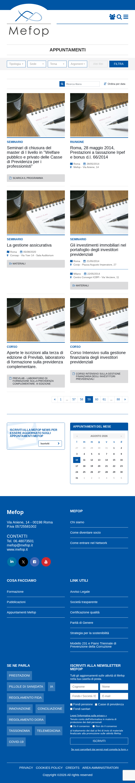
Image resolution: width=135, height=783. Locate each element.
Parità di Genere (81, 622)
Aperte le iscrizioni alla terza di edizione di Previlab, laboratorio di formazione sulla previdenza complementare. (36, 359)
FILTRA (119, 63)
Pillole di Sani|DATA (26, 686)
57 (74, 399)
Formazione (15, 591)
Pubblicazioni (16, 602)
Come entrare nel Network (88, 543)
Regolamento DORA (26, 719)
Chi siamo (77, 522)
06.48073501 (23, 541)
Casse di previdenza (111, 704)
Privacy (26, 767)
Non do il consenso (106, 726)
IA (51, 686)
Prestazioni (19, 675)
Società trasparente (84, 602)
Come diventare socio (85, 532)
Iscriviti (45, 443)
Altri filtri (98, 63)
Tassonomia (19, 730)
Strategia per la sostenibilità (89, 633)
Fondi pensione (83, 704)
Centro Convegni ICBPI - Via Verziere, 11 (96, 277)
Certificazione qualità (84, 612)
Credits (72, 767)
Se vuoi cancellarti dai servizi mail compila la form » (99, 749)
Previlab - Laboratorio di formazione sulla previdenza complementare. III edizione (33, 381)
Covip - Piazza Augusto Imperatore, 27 (94, 264)
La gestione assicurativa (29, 245)
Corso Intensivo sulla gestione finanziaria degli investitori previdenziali (98, 357)
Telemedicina (48, 730)
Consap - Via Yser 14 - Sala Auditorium (32, 255)
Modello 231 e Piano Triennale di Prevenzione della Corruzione (93, 645)
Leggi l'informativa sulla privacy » (88, 715)
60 (96, 399)
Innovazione (20, 708)
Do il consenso (81, 726)
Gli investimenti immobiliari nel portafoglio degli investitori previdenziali (98, 250)
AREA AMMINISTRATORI (100, 767)
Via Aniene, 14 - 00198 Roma (30, 522)
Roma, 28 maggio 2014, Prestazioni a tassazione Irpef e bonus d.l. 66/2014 (97, 152)
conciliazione (50, 708)
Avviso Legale (80, 591)
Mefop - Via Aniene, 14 (86, 167)
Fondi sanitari (81, 708)
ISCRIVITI (99, 741)
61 (104, 399)
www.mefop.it (17, 549)
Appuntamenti (68, 49)
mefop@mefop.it (20, 545)
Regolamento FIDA (25, 697)
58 (81, 399)
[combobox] (16, 64)
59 (89, 399)
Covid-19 (16, 742)
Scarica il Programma (28, 178)
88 (118, 399)
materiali (19, 263)
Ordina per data (116, 83)
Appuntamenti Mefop (21, 612)
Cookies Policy (49, 767)
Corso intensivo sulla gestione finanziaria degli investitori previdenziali (98, 376)
